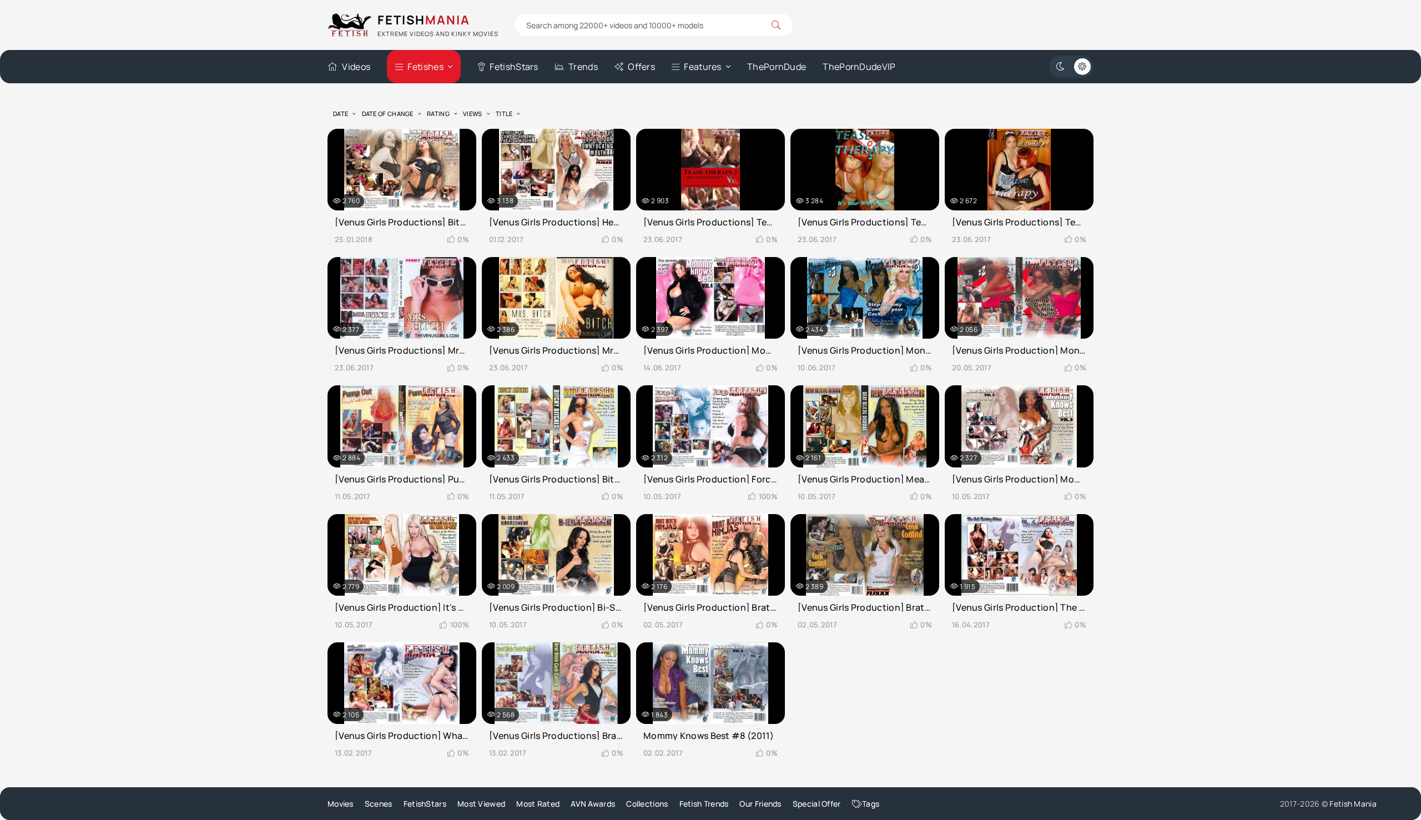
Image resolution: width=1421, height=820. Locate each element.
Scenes (378, 803)
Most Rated (538, 803)
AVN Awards (593, 803)
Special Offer (817, 803)
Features (702, 67)
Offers (641, 67)
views (472, 113)
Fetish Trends (704, 803)
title (504, 113)
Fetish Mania (1353, 803)
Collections (647, 803)
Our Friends (760, 803)
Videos (356, 67)
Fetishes (425, 67)
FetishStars (514, 67)
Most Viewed (481, 803)
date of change (388, 113)
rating (438, 113)
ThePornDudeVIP (859, 67)
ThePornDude (776, 67)
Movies (340, 803)
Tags (870, 803)
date (340, 113)
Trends (583, 67)
